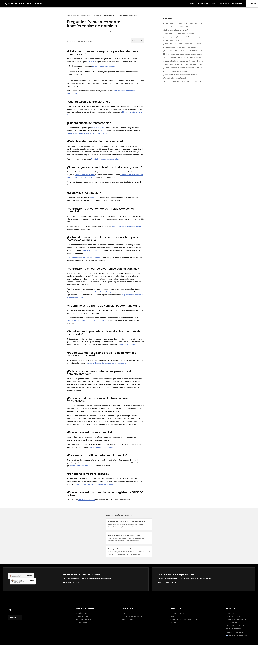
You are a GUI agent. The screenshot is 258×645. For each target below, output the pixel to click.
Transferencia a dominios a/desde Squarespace (121, 15)
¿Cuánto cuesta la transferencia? (175, 30)
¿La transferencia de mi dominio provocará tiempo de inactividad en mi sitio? (183, 47)
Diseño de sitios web (234, 616)
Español (13, 617)
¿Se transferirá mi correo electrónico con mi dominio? (183, 51)
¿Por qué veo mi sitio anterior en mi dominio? (180, 75)
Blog (124, 622)
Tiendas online (232, 622)
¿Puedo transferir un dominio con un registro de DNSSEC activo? (183, 81)
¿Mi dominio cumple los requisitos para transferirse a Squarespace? (183, 23)
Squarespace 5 (81, 622)
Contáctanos (81, 613)
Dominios (97, 15)
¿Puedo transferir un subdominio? (176, 71)
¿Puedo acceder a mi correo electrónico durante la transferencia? (183, 68)
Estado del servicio (83, 616)
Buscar (253, 3)
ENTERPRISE (174, 622)
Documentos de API (177, 613)
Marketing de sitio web (235, 626)
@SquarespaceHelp (83, 619)
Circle (172, 616)
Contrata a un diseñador (132, 616)
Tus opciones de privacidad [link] (239, 635)
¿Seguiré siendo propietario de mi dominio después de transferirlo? (183, 57)
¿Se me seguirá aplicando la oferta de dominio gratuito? (183, 37)
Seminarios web (128, 619)
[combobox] (137, 40)
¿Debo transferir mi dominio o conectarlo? (179, 33)
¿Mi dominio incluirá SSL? (173, 40)
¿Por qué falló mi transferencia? (175, 78)
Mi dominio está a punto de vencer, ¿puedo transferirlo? (183, 54)
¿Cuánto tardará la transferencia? (175, 27)
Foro (124, 613)
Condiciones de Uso (233, 629)
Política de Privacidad (234, 632)
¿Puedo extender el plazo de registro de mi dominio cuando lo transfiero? (183, 61)
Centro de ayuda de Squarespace (79, 15)
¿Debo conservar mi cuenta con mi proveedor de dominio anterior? (183, 64)
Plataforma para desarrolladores (184, 619)
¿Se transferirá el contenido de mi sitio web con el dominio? (183, 44)
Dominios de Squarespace (236, 619)
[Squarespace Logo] (10, 610)
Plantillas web (232, 613)
